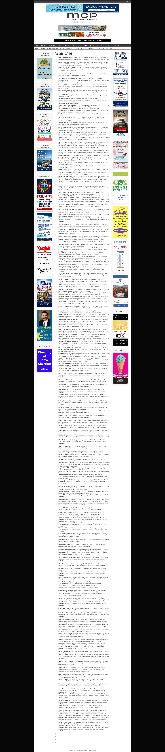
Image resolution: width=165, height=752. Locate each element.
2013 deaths (58, 740)
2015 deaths (58, 734)
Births (37, 48)
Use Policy (100, 45)
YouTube (67, 45)
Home (36, 45)
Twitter (60, 45)
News (85, 45)
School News (78, 48)
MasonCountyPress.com (82, 750)
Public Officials (52, 48)
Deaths (43, 48)
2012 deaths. (58, 743)
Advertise (108, 45)
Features (62, 48)
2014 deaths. (58, 737)
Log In (127, 1)
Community (109, 48)
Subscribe (117, 45)
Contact (92, 45)
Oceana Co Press (76, 45)
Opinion (69, 48)
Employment (100, 48)
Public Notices (89, 48)
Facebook (43, 45)
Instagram (52, 45)
